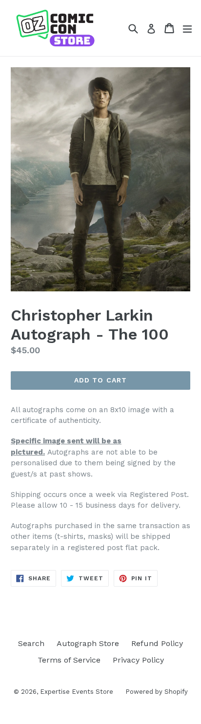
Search (31, 643)
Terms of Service (69, 660)
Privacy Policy (138, 660)
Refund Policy (157, 643)
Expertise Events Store (76, 691)
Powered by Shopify (156, 691)
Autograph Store (88, 643)
